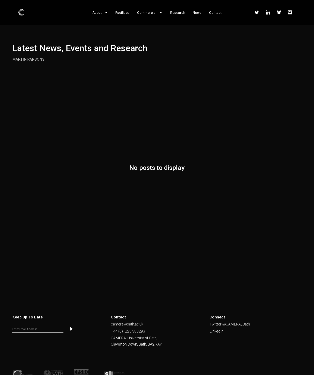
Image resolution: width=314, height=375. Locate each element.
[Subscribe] (71, 329)
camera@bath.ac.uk (127, 324)
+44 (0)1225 (128, 331)
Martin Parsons (28, 59)
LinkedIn (216, 331)
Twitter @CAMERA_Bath (230, 324)
